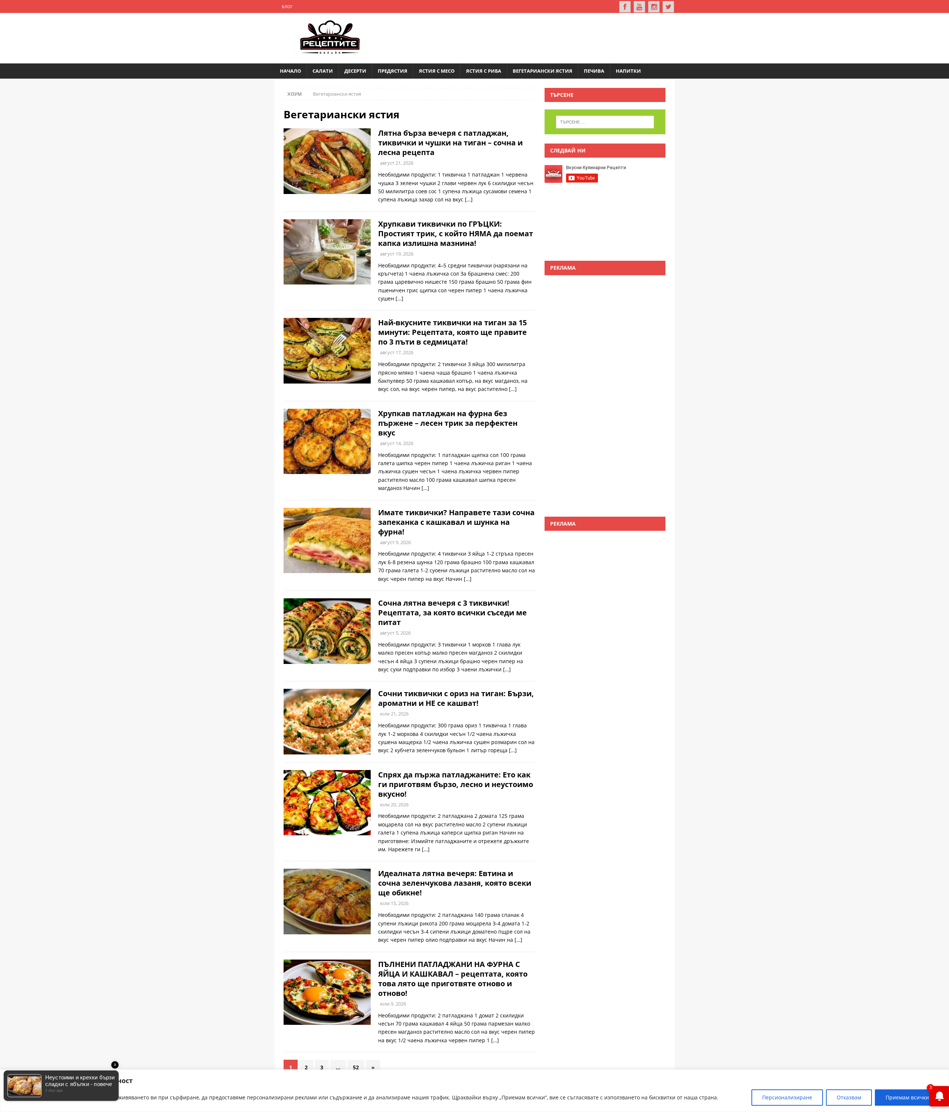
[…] (469, 199)
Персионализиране (787, 1097)
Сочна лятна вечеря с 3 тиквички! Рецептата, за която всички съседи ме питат (452, 612)
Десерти (355, 71)
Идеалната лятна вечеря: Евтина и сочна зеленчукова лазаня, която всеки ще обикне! (454, 883)
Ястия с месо (436, 71)
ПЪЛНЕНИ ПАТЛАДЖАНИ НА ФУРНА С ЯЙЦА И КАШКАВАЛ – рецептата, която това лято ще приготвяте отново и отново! (453, 978)
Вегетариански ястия (542, 71)
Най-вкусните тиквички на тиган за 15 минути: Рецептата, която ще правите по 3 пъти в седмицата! (452, 332)
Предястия (392, 71)
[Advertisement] (532, 37)
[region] (474, 1090)
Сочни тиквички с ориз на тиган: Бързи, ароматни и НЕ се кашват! (456, 698)
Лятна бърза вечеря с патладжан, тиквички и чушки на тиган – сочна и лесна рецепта (450, 142)
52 (356, 1067)
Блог (287, 6)
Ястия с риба (483, 71)
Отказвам (849, 1097)
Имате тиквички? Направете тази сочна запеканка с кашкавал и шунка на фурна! (456, 522)
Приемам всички (907, 1097)
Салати (323, 71)
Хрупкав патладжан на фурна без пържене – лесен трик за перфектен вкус (448, 423)
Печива (594, 71)
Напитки (628, 71)
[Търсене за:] (604, 122)
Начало (290, 71)
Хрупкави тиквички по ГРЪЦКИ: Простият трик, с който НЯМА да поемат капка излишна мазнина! (455, 233)
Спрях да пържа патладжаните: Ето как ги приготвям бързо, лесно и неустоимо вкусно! (455, 784)
